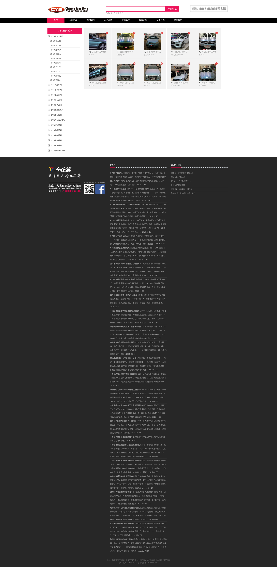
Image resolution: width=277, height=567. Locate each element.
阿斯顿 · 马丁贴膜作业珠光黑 (182, 173)
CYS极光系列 (56, 115)
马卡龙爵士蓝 (55, 71)
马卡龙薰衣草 (55, 41)
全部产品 (73, 20)
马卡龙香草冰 (55, 54)
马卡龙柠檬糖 (55, 58)
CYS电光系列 (56, 95)
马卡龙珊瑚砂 (55, 50)
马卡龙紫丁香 (55, 45)
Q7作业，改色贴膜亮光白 (181, 181)
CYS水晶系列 (56, 130)
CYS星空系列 (56, 140)
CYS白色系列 (56, 105)
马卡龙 (112, 13)
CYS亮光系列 (56, 85)
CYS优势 (108, 20)
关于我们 (161, 20)
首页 (56, 20)
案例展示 (91, 20)
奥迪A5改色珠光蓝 (178, 177)
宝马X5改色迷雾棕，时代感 (181, 189)
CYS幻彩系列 (56, 125)
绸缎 (117, 13)
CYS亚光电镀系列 (58, 120)
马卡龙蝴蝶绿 (55, 63)
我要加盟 (143, 20)
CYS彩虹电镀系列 (58, 151)
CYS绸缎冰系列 (57, 110)
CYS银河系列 (56, 145)
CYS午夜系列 (56, 90)
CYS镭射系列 (56, 135)
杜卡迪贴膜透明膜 (178, 185)
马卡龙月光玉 (55, 67)
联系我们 (178, 20)
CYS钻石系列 (56, 100)
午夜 (121, 13)
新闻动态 (126, 20)
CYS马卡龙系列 (57, 36)
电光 (108, 13)
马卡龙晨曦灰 (55, 76)
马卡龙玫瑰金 (55, 80)
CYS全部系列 (65, 30)
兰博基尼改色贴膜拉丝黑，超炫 (183, 193)
